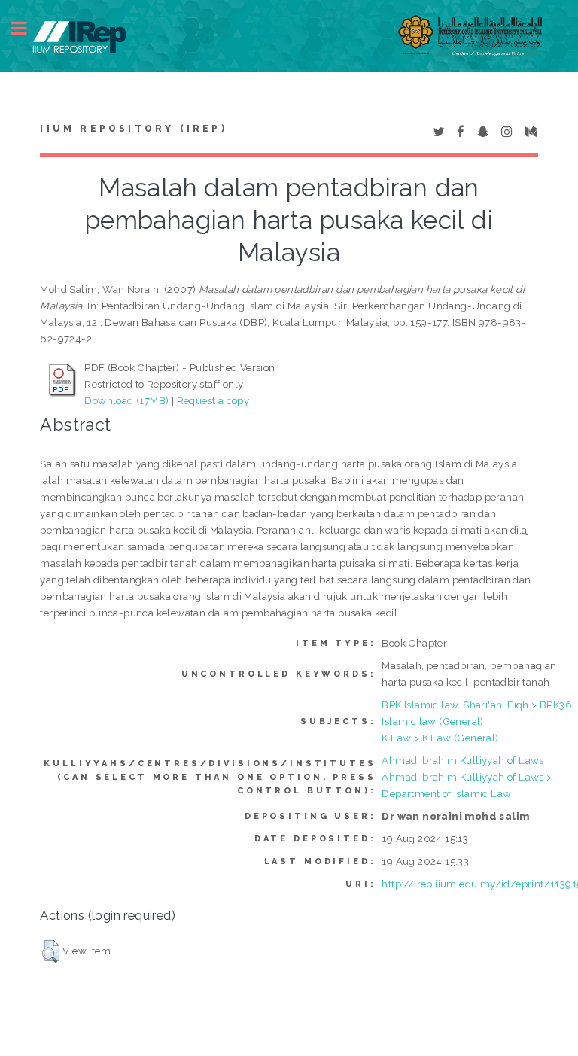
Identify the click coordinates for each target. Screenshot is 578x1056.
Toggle (27, 28)
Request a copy (213, 400)
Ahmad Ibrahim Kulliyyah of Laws (462, 760)
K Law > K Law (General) (440, 738)
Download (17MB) (126, 400)
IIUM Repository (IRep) (133, 128)
